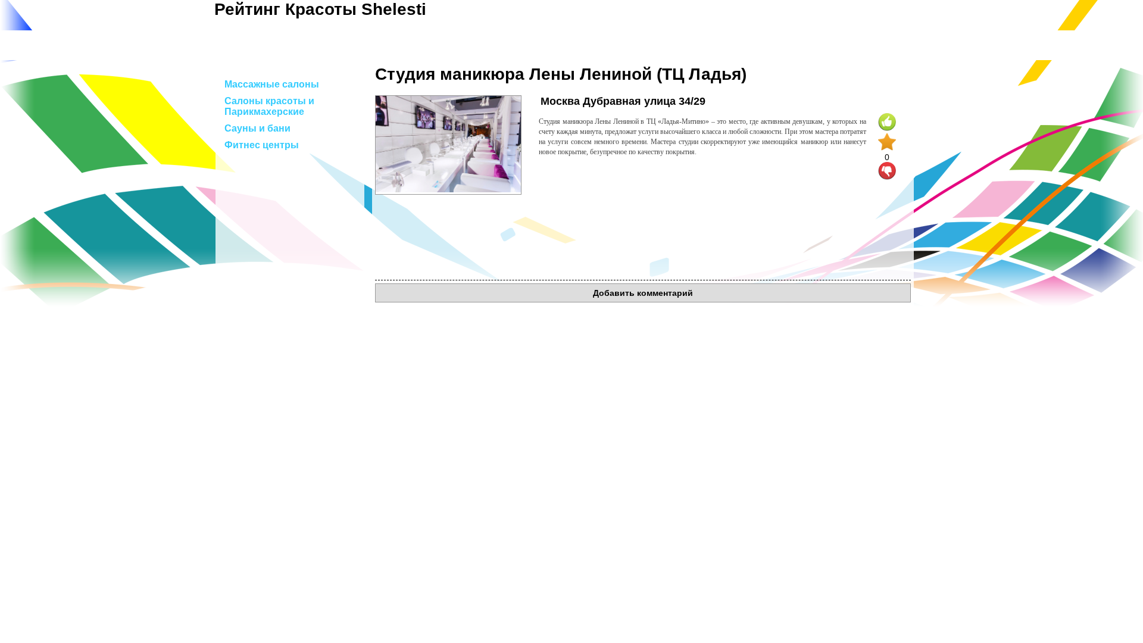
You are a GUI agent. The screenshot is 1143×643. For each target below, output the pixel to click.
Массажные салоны (271, 84)
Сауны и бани (257, 128)
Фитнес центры (261, 145)
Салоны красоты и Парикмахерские (269, 106)
